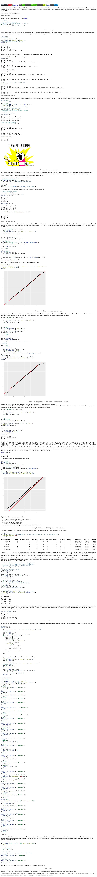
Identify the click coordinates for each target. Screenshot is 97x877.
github (25, 18)
